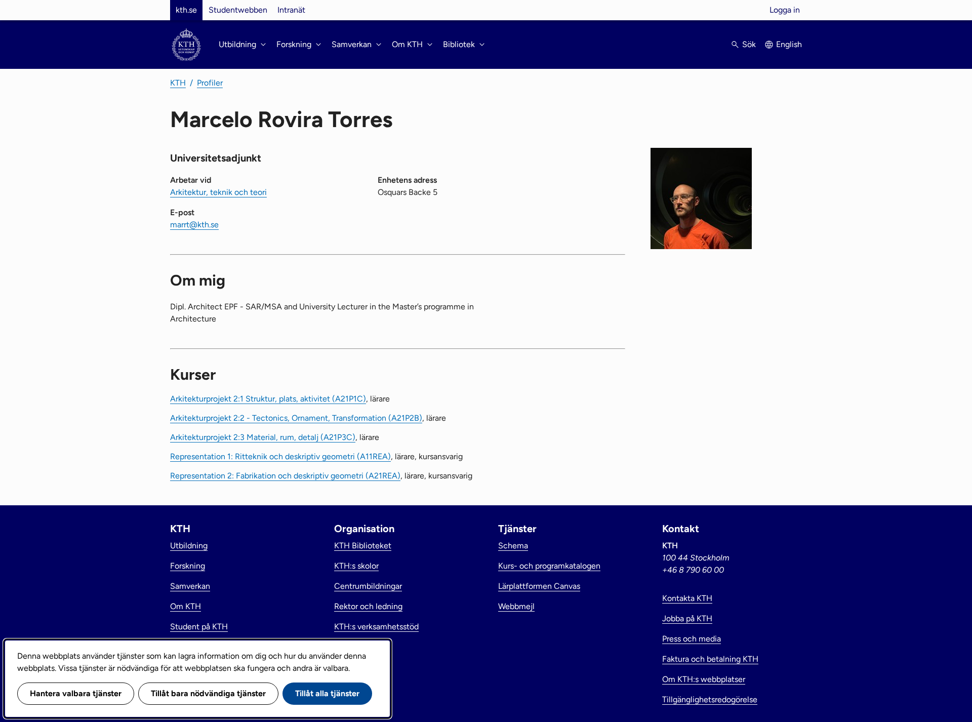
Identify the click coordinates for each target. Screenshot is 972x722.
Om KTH (185, 606)
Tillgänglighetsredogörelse (709, 699)
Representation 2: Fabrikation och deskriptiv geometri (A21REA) (285, 475)
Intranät (291, 10)
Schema (513, 545)
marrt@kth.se (194, 224)
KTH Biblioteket (362, 545)
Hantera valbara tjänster (76, 693)
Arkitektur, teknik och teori (218, 192)
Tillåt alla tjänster (327, 693)
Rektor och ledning (368, 606)
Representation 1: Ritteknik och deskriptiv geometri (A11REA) (280, 456)
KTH (178, 83)
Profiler (210, 83)
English (789, 44)
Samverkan (190, 586)
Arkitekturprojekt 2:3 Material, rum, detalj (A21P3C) (262, 437)
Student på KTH (199, 626)
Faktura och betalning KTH (710, 659)
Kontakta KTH (687, 598)
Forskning (187, 566)
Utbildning (189, 545)
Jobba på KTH (687, 618)
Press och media (691, 639)
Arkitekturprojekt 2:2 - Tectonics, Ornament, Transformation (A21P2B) (296, 418)
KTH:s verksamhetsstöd (376, 626)
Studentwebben (238, 10)
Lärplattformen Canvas (539, 586)
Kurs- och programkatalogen (549, 566)
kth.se (186, 10)
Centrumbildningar (368, 586)
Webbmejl (516, 606)
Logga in (785, 10)
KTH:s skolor (356, 566)
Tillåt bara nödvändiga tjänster (208, 693)
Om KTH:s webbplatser (703, 679)
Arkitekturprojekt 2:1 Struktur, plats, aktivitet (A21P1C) (268, 399)
